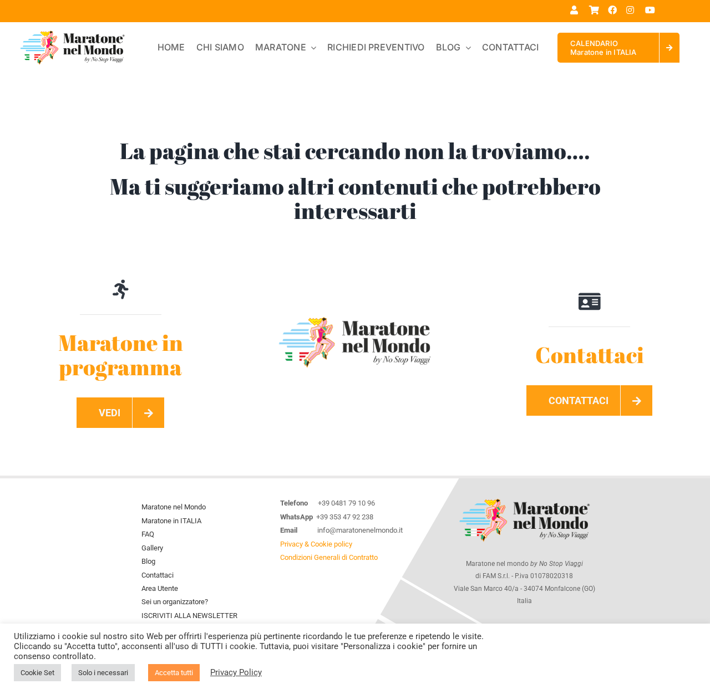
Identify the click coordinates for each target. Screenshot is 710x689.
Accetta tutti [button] (174, 672)
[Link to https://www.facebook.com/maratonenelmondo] (613, 10)
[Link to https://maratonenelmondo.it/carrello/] (594, 10)
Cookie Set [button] (37, 672)
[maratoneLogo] (355, 317)
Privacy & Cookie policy (316, 544)
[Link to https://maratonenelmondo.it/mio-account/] (575, 10)
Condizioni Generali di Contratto (329, 557)
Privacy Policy (236, 672)
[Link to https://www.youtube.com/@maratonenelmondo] (650, 10)
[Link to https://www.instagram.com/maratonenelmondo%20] (631, 10)
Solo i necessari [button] (103, 672)
